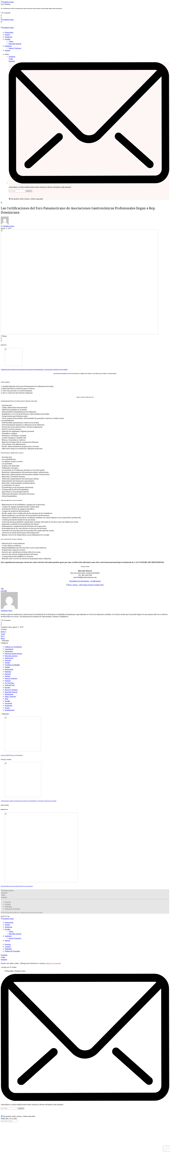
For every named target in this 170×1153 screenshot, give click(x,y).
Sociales (7, 701)
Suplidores (8, 936)
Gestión (7, 662)
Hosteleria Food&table (12, 665)
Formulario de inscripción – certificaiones (85, 581)
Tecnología (8, 703)
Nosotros (8, 902)
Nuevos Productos (11, 678)
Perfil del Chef (9, 685)
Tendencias (8, 705)
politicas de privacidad (53, 963)
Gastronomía (9, 658)
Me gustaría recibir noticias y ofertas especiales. (27, 199)
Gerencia (8, 660)
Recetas (7, 687)
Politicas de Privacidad (12, 909)
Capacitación (9, 649)
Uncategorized (9, 710)
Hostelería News (8, 226)
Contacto (8, 904)
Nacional (8, 674)
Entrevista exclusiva (11, 656)
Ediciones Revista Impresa (13, 653)
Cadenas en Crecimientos (13, 647)
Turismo (7, 708)
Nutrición (8, 681)
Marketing (8, 672)
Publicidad (8, 906)
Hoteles (7, 667)
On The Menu (9, 683)
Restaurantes (9, 694)
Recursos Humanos (11, 690)
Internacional (9, 669)
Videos (11, 931)
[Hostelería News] (7, 2)
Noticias (7, 676)
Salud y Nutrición (10, 696)
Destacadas (9, 651)
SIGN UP (28, 191)
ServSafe (4, 591)
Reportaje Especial (11, 692)
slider (6, 699)
